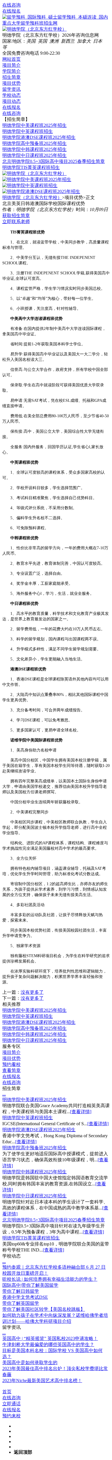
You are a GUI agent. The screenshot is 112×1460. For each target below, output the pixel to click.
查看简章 (11, 1070)
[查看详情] (80, 1111)
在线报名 (11, 11)
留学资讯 (11, 89)
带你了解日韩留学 (20, 1291)
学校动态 (11, 95)
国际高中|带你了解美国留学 (30, 1285)
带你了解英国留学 (20, 1303)
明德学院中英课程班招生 (27, 131)
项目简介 (11, 65)
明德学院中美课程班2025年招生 (34, 125)
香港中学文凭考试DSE (25, 1297)
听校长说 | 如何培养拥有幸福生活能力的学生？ (49, 1279)
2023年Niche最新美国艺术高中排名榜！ (42, 1380)
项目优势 (11, 83)
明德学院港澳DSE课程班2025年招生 (39, 137)
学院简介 (11, 71)
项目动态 (11, 101)
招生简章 (11, 77)
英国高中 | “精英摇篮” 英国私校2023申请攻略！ (50, 1338)
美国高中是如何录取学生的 (29, 1362)
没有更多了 (32, 992)
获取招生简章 (16, 215)
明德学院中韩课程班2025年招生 (34, 149)
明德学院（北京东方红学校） (32, 197)
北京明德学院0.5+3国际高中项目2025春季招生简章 (53, 161)
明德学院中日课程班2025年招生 (34, 155)
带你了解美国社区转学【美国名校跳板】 (43, 1309)
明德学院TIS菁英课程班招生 (31, 167)
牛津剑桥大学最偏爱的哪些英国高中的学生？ (48, 1344)
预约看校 (11, 1064)
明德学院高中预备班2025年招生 (34, 143)
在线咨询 (11, 5)
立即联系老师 (16, 221)
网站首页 (11, 59)
